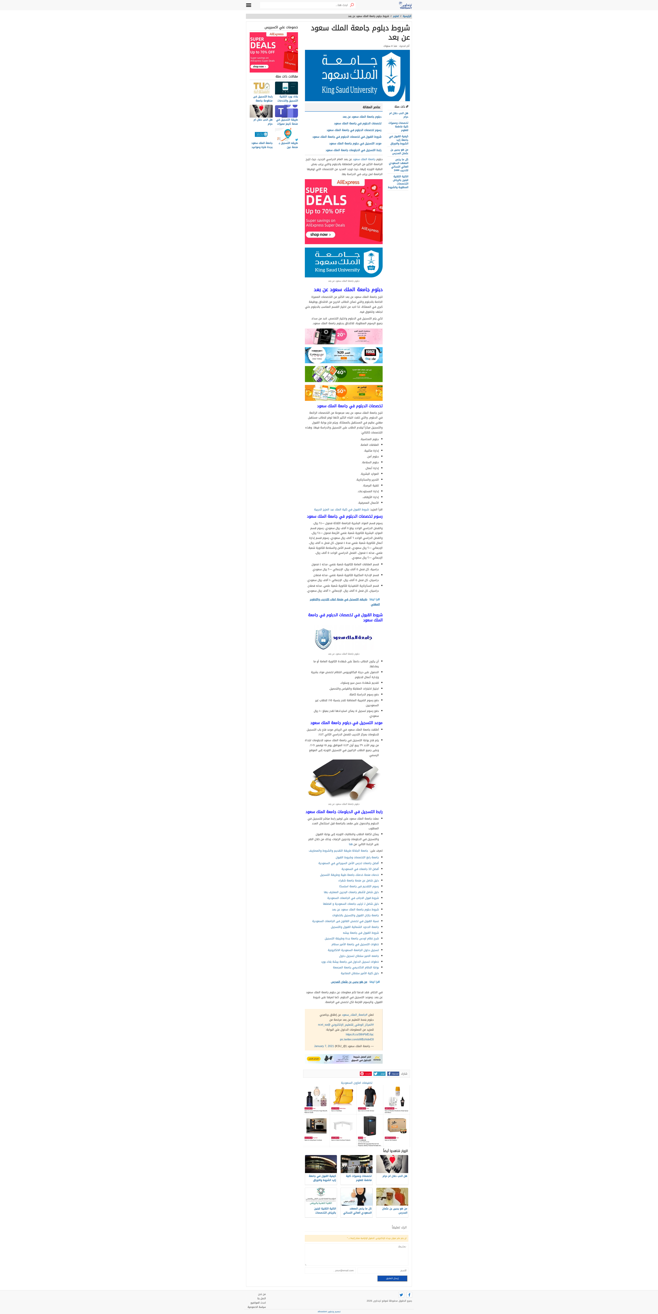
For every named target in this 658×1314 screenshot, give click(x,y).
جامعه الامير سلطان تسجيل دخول (359, 956)
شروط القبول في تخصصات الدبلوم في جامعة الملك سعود (346, 136)
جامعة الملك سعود (364, 159)
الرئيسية (407, 16)
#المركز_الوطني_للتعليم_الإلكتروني (352, 1024)
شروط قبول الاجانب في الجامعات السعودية (353, 898)
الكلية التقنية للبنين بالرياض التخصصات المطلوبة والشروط (398, 182)
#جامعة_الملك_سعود (354, 1014)
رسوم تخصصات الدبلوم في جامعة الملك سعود (354, 130)
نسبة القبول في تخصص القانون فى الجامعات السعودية (345, 921)
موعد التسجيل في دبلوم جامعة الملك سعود (355, 143)
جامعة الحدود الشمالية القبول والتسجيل (355, 927)
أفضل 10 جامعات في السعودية (360, 869)
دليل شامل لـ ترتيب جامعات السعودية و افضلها (351, 903)
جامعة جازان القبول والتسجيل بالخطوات (355, 915)
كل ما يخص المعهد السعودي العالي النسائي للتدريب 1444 (398, 165)
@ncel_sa (324, 1024)
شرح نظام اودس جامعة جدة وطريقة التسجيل (352, 938)
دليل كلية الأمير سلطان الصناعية (360, 973)
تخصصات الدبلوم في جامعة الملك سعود (357, 123)
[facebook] (409, 1295)
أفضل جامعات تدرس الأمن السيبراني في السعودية (348, 863)
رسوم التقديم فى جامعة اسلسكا (359, 886)
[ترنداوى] (405, 5)
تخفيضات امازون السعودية (356, 1082)
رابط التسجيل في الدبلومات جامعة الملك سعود (353, 150)
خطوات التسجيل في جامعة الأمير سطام (355, 944)
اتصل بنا (261, 1298)
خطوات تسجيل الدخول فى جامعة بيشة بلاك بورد (350, 961)
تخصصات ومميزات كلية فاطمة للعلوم (398, 127)
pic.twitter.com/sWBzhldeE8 (357, 1039)
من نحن (262, 1294)
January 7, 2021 (324, 1046)
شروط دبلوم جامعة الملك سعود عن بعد (355, 909)
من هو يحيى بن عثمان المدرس (399, 151)
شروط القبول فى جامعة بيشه (361, 932)
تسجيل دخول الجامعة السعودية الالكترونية (353, 950)
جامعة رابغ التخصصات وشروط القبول (357, 857)
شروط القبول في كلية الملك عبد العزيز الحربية (341, 509)
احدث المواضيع (258, 1303)
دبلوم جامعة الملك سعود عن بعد (362, 116)
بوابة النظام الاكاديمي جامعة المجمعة (356, 967)
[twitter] (401, 1295)
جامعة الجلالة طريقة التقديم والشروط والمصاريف (338, 850)
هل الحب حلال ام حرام (398, 115)
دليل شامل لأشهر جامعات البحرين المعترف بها (351, 892)
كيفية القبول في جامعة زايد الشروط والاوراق (398, 140)
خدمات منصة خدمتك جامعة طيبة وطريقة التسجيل (349, 874)
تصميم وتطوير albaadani (329, 1311)
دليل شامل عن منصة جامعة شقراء (358, 880)
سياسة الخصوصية (257, 1307)
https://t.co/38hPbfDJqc (360, 1034)
